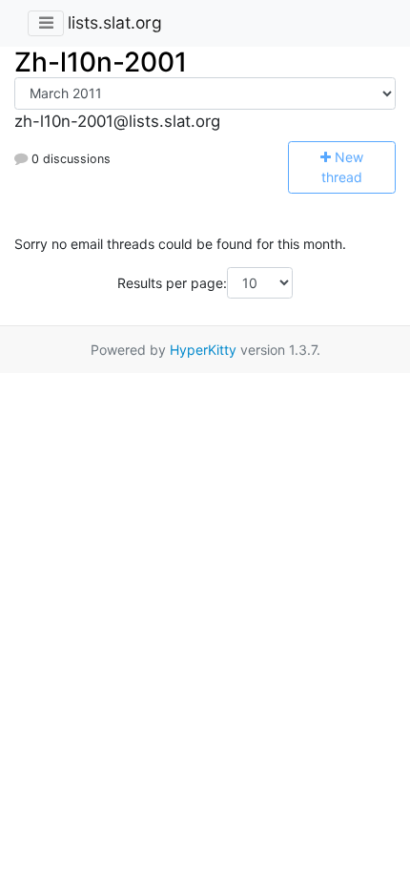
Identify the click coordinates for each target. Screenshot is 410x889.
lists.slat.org (115, 22)
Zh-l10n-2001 (100, 62)
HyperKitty (203, 349)
